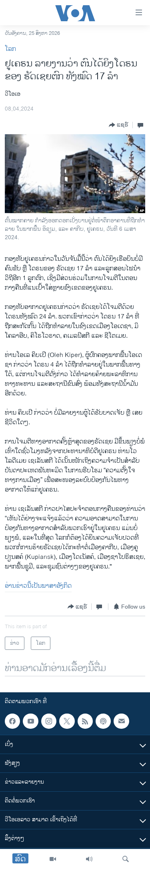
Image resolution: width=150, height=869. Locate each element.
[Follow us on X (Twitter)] (66, 721)
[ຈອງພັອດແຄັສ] (121, 721)
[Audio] (89, 859)
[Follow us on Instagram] (48, 721)
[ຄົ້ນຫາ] (126, 859)
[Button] (118, 125)
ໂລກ (10, 49)
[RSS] (85, 721)
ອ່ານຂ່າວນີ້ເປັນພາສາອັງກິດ (38, 586)
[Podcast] (103, 721)
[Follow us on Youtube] (30, 721)
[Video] (53, 859)
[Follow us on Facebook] (12, 721)
